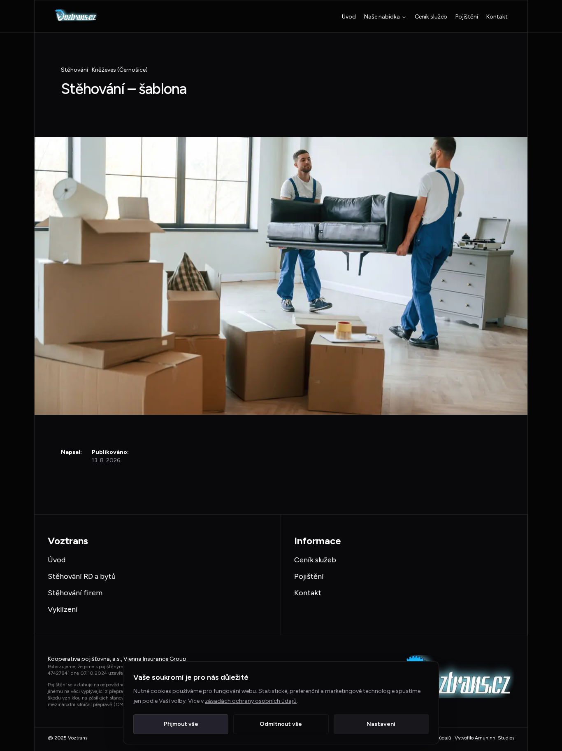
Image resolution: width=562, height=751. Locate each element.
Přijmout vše (181, 724)
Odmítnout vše (281, 724)
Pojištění (466, 16)
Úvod (349, 16)
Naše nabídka (382, 16)
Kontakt (497, 16)
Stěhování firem (75, 592)
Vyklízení (63, 609)
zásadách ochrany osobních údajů (251, 700)
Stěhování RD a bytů (82, 576)
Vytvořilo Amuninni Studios (484, 738)
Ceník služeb (431, 16)
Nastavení (381, 724)
